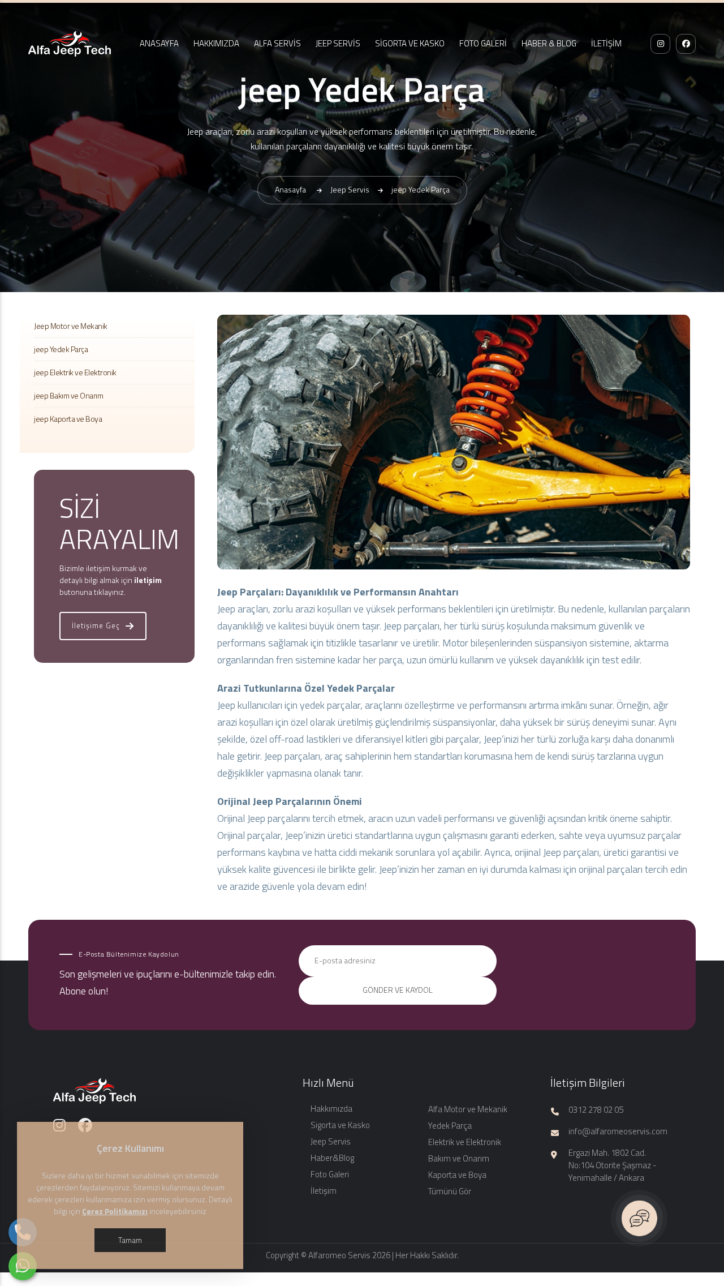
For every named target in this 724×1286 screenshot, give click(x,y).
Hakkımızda (331, 1108)
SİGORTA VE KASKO (410, 43)
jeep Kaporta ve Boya (68, 419)
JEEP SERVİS (338, 43)
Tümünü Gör (449, 1191)
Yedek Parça (450, 1125)
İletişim (324, 1190)
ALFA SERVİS (277, 43)
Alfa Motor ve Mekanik (467, 1109)
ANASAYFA (159, 43)
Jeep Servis (331, 1141)
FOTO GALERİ (483, 43)
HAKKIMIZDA (216, 43)
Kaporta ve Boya (457, 1175)
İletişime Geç (96, 625)
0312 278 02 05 (595, 1110)
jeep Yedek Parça (61, 349)
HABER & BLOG (549, 43)
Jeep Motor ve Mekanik (70, 326)
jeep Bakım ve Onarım (68, 395)
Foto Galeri (330, 1174)
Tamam (130, 1240)
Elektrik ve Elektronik (464, 1142)
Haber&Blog (332, 1158)
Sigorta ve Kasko (340, 1125)
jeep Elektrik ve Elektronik (75, 372)
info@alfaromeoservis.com (617, 1131)
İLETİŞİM (606, 43)
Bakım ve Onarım (458, 1158)
